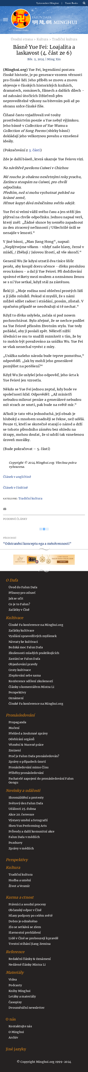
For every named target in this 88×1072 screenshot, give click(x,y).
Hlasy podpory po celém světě (31, 915)
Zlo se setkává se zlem (25, 927)
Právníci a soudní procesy (27, 904)
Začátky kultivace (21, 630)
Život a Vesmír (19, 886)
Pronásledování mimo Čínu (29, 767)
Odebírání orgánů (21, 739)
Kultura (42, 39)
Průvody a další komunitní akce (32, 831)
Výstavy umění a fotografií (28, 820)
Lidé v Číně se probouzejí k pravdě (34, 938)
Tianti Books (71, 2)
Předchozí (9, 538)
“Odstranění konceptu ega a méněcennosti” (37, 544)
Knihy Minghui (19, 991)
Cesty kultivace (20, 670)
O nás (11, 1019)
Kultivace (14, 617)
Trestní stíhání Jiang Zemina (30, 944)
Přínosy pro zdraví (22, 593)
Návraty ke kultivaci (23, 642)
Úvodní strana (22, 39)
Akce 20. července (21, 814)
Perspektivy (17, 692)
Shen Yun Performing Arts (28, 826)
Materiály (15, 972)
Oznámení (16, 698)
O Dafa (12, 580)
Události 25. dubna (22, 809)
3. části (34, 150)
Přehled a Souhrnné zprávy (28, 733)
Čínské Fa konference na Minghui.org (36, 625)
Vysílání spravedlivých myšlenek (32, 636)
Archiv (13, 1037)
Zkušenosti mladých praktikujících (34, 653)
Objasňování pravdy (23, 664)
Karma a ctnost (20, 897)
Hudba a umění (20, 880)
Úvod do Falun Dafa (23, 587)
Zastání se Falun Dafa (24, 659)
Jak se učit (16, 598)
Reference (15, 951)
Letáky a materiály (22, 996)
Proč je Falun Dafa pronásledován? (34, 756)
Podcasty (15, 985)
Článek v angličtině (17, 477)
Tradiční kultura (64, 39)
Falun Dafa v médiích (24, 837)
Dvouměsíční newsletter (27, 1008)
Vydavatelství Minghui (48, 2)
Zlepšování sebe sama (25, 675)
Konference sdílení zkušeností (31, 681)
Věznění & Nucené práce (26, 745)
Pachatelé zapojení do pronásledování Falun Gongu (41, 780)
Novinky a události (23, 790)
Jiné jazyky (16, 1049)
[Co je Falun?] (21, 20)
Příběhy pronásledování (26, 773)
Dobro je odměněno (23, 921)
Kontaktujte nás (20, 1026)
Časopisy (15, 1002)
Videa (13, 979)
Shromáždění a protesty (26, 797)
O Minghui (16, 1032)
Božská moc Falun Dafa (26, 647)
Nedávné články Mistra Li (27, 964)
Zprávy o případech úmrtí (27, 761)
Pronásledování (20, 715)
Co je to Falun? (19, 604)
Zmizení (15, 750)
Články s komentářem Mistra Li (31, 687)
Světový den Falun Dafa (26, 803)
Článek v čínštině (15, 487)
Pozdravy (15, 843)
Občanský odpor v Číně (25, 910)
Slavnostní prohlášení (25, 932)
